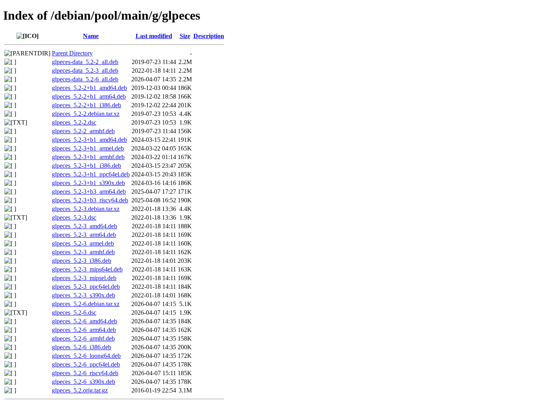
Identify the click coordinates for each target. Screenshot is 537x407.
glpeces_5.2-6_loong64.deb (86, 355)
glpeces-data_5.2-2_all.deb (85, 62)
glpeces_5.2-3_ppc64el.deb (86, 286)
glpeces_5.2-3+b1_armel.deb (88, 148)
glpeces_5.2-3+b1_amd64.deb (89, 139)
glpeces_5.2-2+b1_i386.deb (86, 105)
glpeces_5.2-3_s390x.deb (83, 295)
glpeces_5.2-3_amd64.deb (84, 226)
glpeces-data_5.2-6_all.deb (85, 79)
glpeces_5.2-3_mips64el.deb (87, 269)
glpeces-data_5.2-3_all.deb (85, 70)
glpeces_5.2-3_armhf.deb (83, 252)
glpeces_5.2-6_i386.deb (81, 347)
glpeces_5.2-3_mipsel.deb (84, 278)
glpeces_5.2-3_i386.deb (81, 260)
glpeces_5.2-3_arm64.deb (84, 234)
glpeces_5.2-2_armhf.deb (83, 131)
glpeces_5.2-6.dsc (74, 312)
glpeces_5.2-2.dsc (74, 122)
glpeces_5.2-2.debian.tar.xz (86, 113)
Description (208, 36)
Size (185, 36)
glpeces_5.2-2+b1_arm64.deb (89, 96)
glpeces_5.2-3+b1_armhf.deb (88, 157)
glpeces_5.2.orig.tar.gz (80, 390)
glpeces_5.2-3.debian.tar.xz (86, 208)
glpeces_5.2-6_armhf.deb (83, 338)
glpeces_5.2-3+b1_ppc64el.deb (91, 174)
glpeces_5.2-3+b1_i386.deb (86, 165)
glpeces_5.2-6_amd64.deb (84, 321)
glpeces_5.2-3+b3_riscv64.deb (90, 200)
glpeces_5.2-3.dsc (74, 217)
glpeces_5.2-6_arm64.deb (84, 329)
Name (91, 36)
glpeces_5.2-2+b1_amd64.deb (89, 87)
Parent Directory (72, 53)
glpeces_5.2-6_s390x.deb (83, 381)
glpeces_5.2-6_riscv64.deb (85, 373)
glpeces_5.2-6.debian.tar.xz (86, 304)
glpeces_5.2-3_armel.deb (83, 243)
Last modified (154, 36)
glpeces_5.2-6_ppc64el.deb (86, 364)
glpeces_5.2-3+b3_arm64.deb (89, 191)
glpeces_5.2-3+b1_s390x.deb (88, 183)
